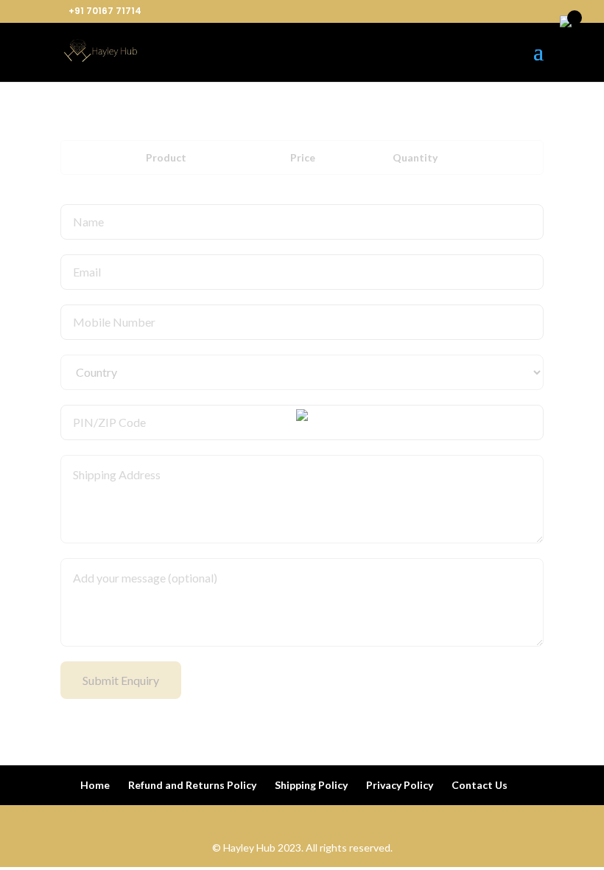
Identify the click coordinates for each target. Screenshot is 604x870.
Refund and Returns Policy (192, 785)
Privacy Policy (399, 785)
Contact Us (480, 785)
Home (95, 785)
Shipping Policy (311, 785)
